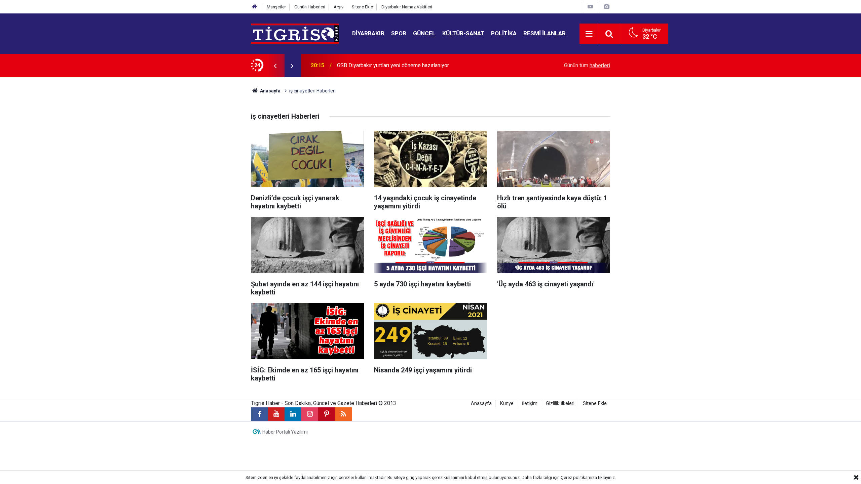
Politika (504, 33)
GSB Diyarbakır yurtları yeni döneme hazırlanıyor (393, 65)
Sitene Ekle (362, 6)
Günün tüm (587, 65)
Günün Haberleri (309, 6)
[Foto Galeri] (606, 6)
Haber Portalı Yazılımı (285, 432)
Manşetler (276, 6)
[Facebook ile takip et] (259, 414)
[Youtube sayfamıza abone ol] (276, 414)
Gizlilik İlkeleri (560, 403)
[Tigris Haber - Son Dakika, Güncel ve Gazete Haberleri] (295, 33)
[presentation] (275, 66)
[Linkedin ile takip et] (293, 414)
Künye (507, 403)
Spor (398, 33)
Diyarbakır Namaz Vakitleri (406, 6)
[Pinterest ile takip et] (326, 414)
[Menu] (589, 34)
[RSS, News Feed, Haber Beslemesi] (343, 414)
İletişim (529, 403)
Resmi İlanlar (544, 33)
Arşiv (338, 6)
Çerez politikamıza (579, 477)
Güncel (424, 33)
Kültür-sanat (463, 33)
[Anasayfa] (254, 6)
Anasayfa (269, 90)
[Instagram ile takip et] (309, 414)
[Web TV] (590, 6)
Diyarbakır (368, 33)
